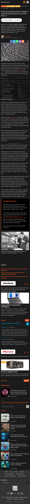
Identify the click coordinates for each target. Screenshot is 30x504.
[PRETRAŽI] (27, 406)
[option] (15, 304)
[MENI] (27, 2)
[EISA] (15, 488)
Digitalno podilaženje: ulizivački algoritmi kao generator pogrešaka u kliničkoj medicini (19, 446)
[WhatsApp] (17, 41)
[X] (15, 493)
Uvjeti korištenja (9, 497)
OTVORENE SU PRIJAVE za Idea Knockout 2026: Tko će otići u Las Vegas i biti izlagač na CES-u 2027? (18, 392)
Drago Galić (8, 36)
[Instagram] (18, 493)
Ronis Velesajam (6, 372)
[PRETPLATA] (27, 482)
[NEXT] (27, 284)
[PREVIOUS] (24, 284)
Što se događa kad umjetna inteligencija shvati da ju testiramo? (19, 435)
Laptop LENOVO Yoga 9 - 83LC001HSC (13, 305)
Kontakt (21, 499)
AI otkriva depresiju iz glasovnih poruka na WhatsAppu (18, 463)
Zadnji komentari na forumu (10, 323)
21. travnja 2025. (11, 327)
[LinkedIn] (22, 493)
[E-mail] (22, 41)
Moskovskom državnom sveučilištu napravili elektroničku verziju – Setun (15, 216)
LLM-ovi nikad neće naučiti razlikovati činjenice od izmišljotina (19, 454)
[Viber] (20, 41)
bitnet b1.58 (11, 8)
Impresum (9, 499)
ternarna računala (24, 6)
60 (8, 440)
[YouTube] (11, 493)
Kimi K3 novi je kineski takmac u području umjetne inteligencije (18, 416)
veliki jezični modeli (5, 8)
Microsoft (18, 6)
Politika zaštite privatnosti (21, 497)
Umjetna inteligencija (11, 6)
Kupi (27, 320)
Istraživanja (3, 6)
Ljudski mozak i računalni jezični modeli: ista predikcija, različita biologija (12, 273)
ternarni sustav (14, 117)
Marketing (15, 499)
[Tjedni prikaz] (24, 2)
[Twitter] (14, 41)
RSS (3, 497)
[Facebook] (11, 41)
